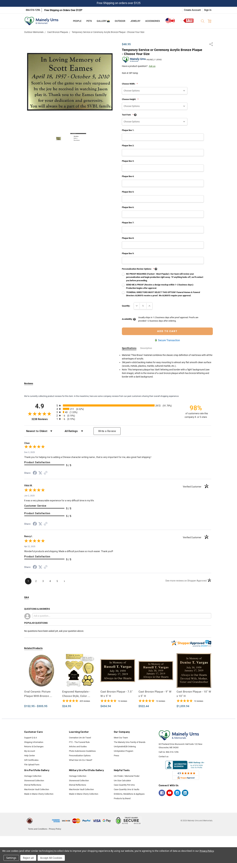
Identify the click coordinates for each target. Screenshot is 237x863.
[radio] (117, 405)
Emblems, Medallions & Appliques (129, 794)
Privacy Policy (55, 829)
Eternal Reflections (32, 785)
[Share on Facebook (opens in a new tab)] (35, 473)
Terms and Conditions (37, 829)
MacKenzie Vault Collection (36, 789)
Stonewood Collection (34, 780)
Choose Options (41, 682)
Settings (11, 858)
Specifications (129, 348)
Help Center (29, 755)
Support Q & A (30, 737)
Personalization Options (80, 755)
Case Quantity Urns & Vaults (126, 789)
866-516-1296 (33, 10)
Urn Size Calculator (122, 780)
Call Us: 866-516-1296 (168, 752)
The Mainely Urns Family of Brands (129, 742)
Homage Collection (32, 776)
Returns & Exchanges (34, 746)
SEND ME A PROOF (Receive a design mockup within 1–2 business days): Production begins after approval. (160, 286)
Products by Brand (122, 798)
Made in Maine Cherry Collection (38, 794)
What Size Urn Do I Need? (80, 760)
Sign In (207, 10)
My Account (29, 751)
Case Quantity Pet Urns (124, 785)
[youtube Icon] (169, 793)
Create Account (192, 10)
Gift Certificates (31, 760)
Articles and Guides (78, 746)
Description (146, 348)
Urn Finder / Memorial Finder (126, 776)
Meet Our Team (121, 737)
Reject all (28, 858)
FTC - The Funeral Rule (79, 742)
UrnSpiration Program (123, 751)
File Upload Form (31, 764)
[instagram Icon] (177, 793)
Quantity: (126, 306)
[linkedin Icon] (185, 793)
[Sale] (187, 20)
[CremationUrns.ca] (170, 20)
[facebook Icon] (162, 793)
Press (116, 755)
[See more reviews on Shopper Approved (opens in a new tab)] (45, 473)
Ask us (152, 66)
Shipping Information (33, 742)
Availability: (127, 319)
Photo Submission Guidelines (82, 751)
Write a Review (107, 431)
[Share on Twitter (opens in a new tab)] (40, 473)
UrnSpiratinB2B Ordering (125, 746)
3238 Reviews (43, 419)
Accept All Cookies (51, 858)
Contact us (163, 756)
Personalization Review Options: (138, 269)
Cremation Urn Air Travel (80, 737)
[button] (43, 820)
